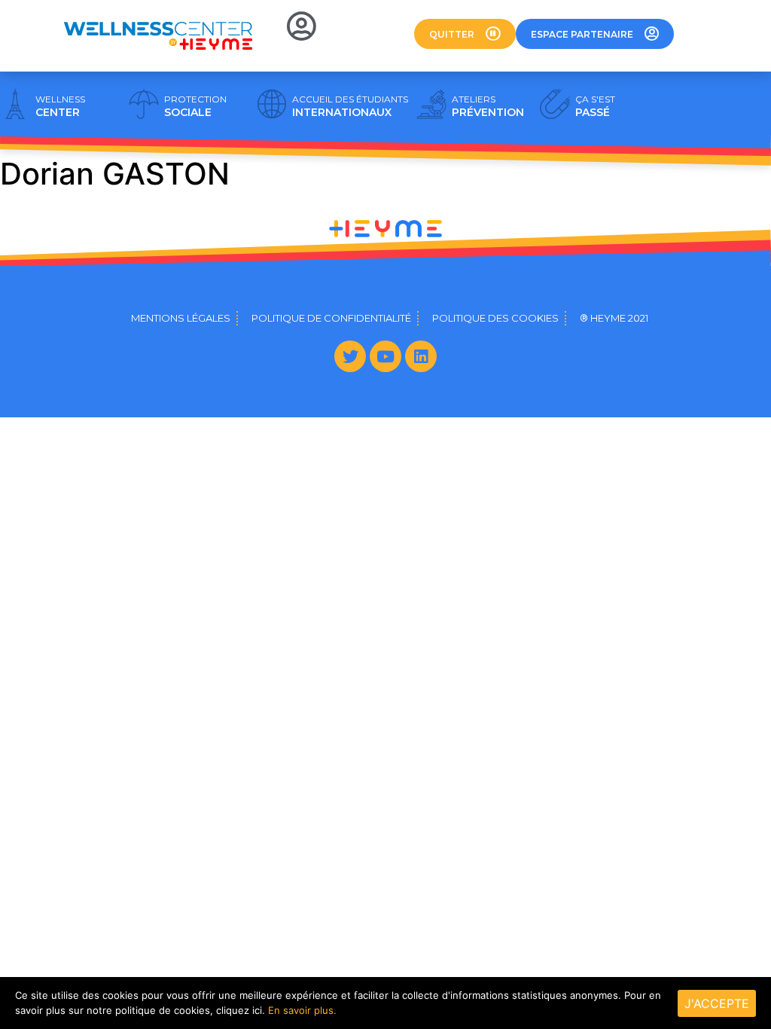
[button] (465, 34)
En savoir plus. (302, 1010)
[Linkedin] (421, 356)
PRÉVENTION (488, 106)
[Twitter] (350, 356)
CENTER (60, 106)
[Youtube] (385, 356)
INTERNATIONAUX (350, 106)
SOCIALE (195, 106)
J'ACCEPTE (716, 1003)
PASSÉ (595, 106)
